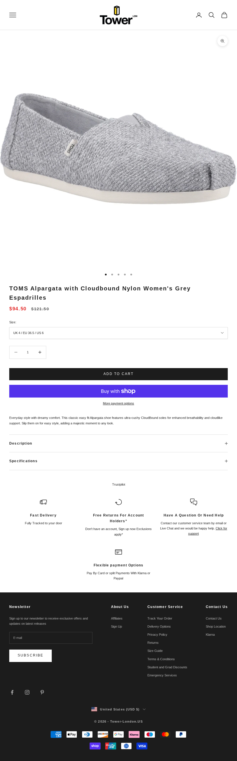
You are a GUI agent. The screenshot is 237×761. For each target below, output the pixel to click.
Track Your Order (159, 618)
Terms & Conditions (161, 659)
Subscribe (30, 655)
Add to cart (118, 374)
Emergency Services (162, 675)
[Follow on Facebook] (12, 692)
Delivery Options (159, 626)
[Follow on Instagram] (27, 692)
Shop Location (216, 626)
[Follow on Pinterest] (42, 692)
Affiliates (117, 618)
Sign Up (116, 626)
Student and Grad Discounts (167, 667)
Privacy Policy (157, 634)
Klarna (210, 634)
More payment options (118, 403)
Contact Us (214, 618)
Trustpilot (118, 484)
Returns (153, 642)
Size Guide (155, 650)
